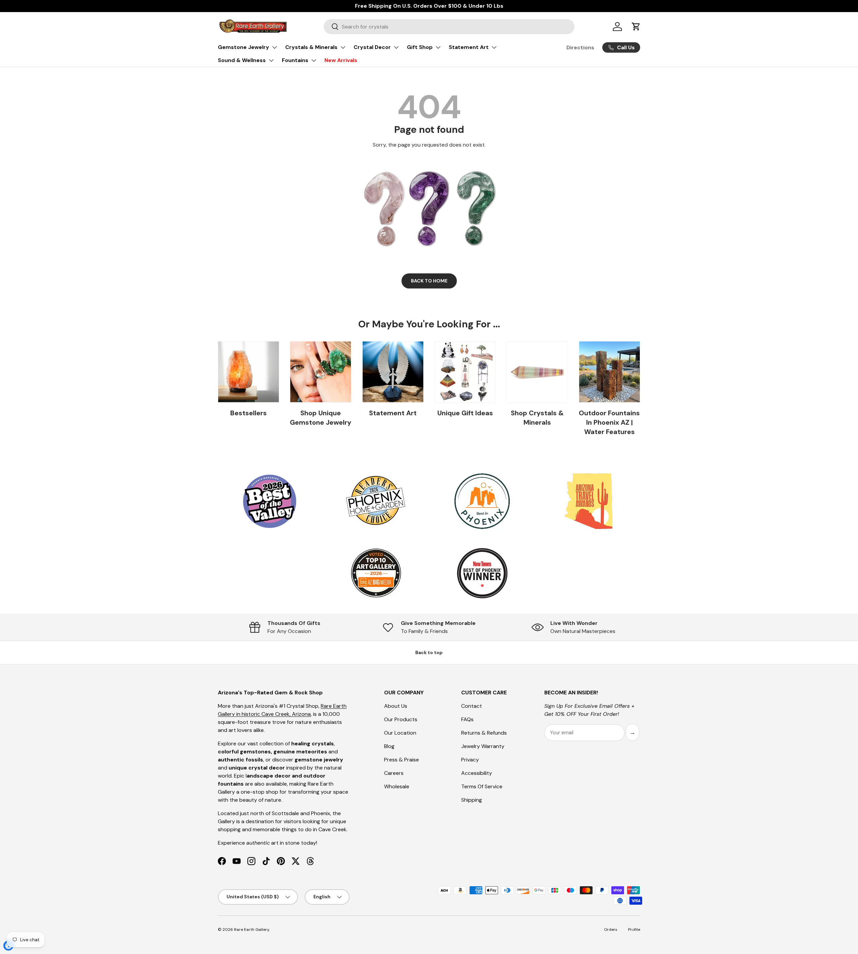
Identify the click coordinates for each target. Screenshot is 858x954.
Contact (471, 705)
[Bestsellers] (248, 371)
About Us (395, 705)
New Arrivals (340, 60)
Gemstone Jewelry (243, 47)
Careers (394, 773)
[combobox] (449, 26)
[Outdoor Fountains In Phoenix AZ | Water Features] (609, 371)
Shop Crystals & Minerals (537, 418)
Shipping (471, 799)
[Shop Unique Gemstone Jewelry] (320, 371)
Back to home (429, 281)
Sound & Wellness (242, 60)
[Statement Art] (393, 371)
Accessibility (476, 773)
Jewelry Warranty (482, 746)
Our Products (400, 719)
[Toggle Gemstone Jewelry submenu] (274, 47)
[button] (636, 26)
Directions (580, 47)
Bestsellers (248, 413)
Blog (389, 746)
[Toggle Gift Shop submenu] (438, 47)
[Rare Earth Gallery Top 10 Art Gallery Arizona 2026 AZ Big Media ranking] (375, 573)
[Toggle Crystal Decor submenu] (396, 47)
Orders (610, 929)
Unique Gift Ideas (465, 413)
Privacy (470, 759)
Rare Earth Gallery (251, 929)
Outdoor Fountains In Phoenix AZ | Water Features (609, 422)
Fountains (295, 60)
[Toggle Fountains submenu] (314, 60)
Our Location (400, 732)
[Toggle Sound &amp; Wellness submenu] (271, 60)
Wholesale (396, 786)
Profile (634, 929)
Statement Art (469, 47)
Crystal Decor (372, 47)
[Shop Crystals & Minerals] (537, 371)
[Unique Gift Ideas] (465, 371)
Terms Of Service (481, 786)
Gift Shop (420, 47)
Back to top (429, 652)
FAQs (467, 719)
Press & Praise (401, 759)
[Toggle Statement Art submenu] (494, 47)
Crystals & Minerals (311, 47)
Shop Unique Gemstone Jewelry (320, 418)
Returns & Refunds (484, 732)
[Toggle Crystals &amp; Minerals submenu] (343, 47)
